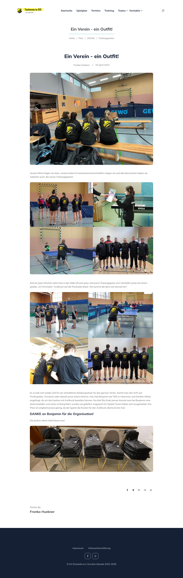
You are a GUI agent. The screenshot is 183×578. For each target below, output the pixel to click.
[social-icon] (88, 556)
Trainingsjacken (106, 38)
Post (81, 38)
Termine (95, 10)
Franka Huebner (42, 512)
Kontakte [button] (135, 10)
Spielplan (81, 10)
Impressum (78, 548)
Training (109, 10)
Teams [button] (122, 10)
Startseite (66, 10)
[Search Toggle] (163, 10)
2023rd (91, 38)
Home (72, 38)
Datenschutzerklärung (99, 548)
